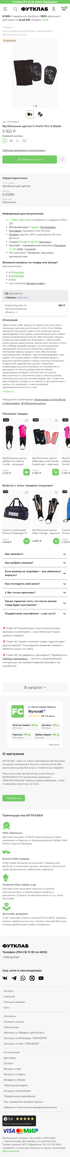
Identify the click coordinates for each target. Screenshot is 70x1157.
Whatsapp (17, 275)
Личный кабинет (14, 1002)
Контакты (10, 1016)
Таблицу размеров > (15, 658)
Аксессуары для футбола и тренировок (27, 31)
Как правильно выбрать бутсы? (24, 1101)
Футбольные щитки (14, 34)
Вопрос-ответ (12, 1068)
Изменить (23, 297)
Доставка (10, 1057)
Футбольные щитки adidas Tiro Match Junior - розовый (14, 461)
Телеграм (17, 272)
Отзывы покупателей (17, 1090)
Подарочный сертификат (20, 1096)
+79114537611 (11, 957)
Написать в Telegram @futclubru (24, 1032)
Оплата (8, 1063)
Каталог (9, 990)
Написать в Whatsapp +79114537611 (25, 1038)
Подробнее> (48, 227)
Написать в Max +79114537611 (21, 1043)
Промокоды (11, 1027)
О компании (12, 1052)
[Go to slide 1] (33, 105)
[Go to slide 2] (36, 105)
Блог (7, 1007)
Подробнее (13, 798)
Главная (7, 27)
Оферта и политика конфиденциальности (30, 1107)
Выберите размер (12, 136)
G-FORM (8, 194)
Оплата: (14, 234)
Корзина (9, 996)
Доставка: (15, 230)
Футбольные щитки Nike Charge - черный (45, 531)
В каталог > (35, 687)
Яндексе (60, 245)
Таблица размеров (16, 1085)
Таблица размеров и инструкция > (24, 150)
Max (13, 279)
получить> (45, 241)
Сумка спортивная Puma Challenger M (14, 531)
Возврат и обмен (14, 1079)
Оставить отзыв (13, 1021)
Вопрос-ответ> (35, 283)
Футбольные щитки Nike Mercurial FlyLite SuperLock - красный (45, 461)
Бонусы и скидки (14, 1074)
